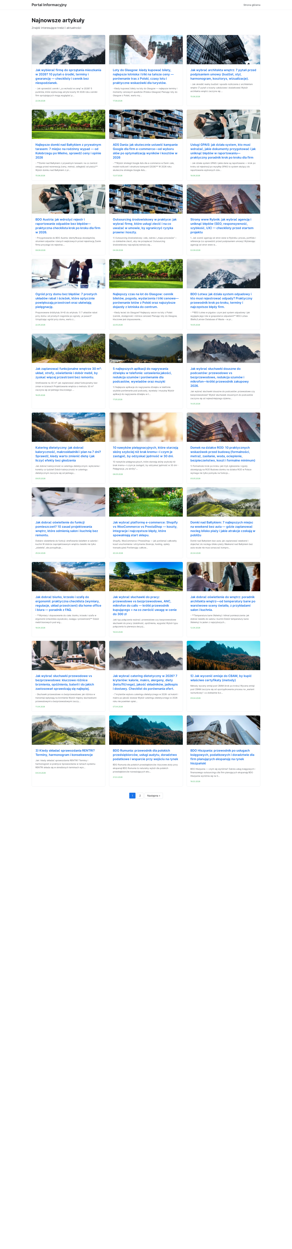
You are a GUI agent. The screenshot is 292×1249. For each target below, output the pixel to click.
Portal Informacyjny (49, 5)
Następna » (153, 795)
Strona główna (251, 4)
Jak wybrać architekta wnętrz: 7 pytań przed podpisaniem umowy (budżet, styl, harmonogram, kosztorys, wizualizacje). (223, 74)
